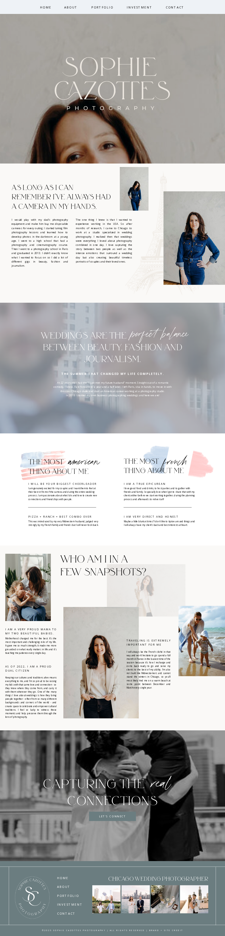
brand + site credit (166, 930)
